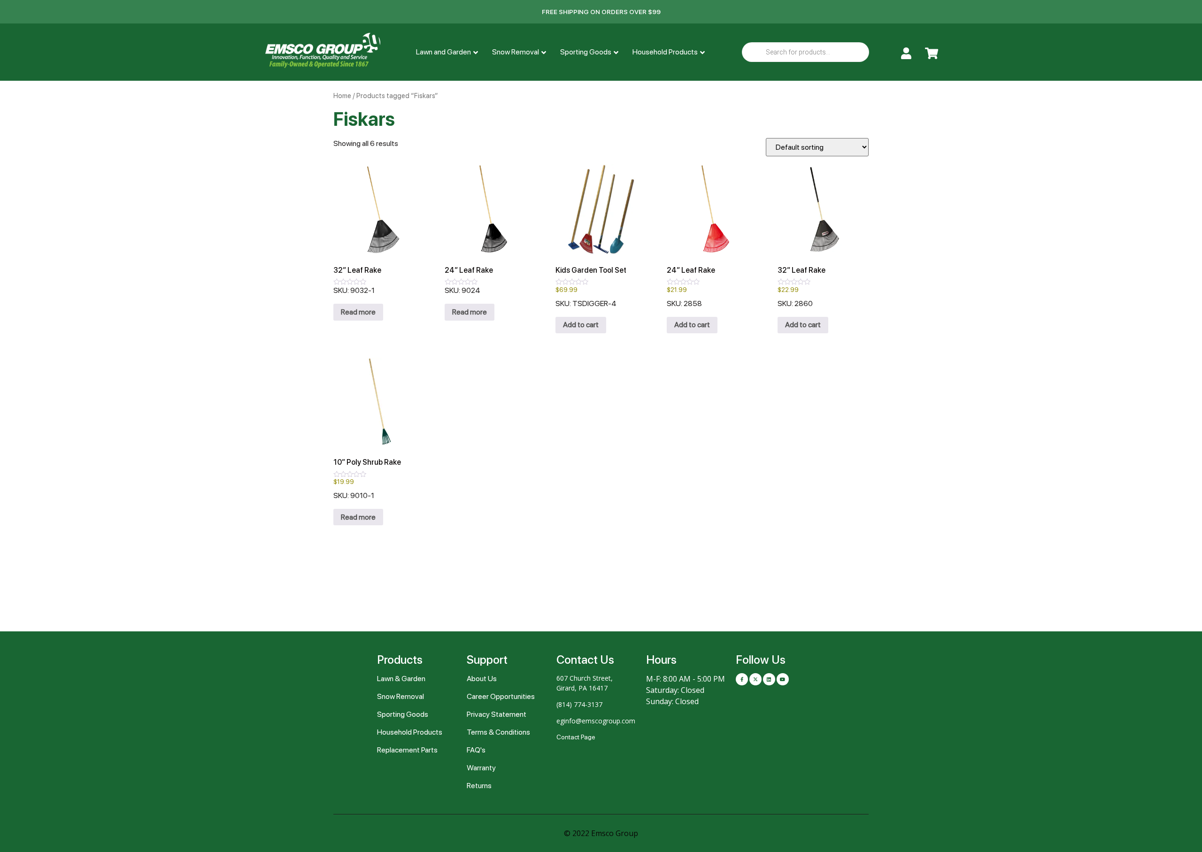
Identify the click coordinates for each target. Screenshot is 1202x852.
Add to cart (581, 324)
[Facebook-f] (742, 679)
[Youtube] (783, 679)
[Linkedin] (769, 679)
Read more (358, 311)
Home (342, 96)
